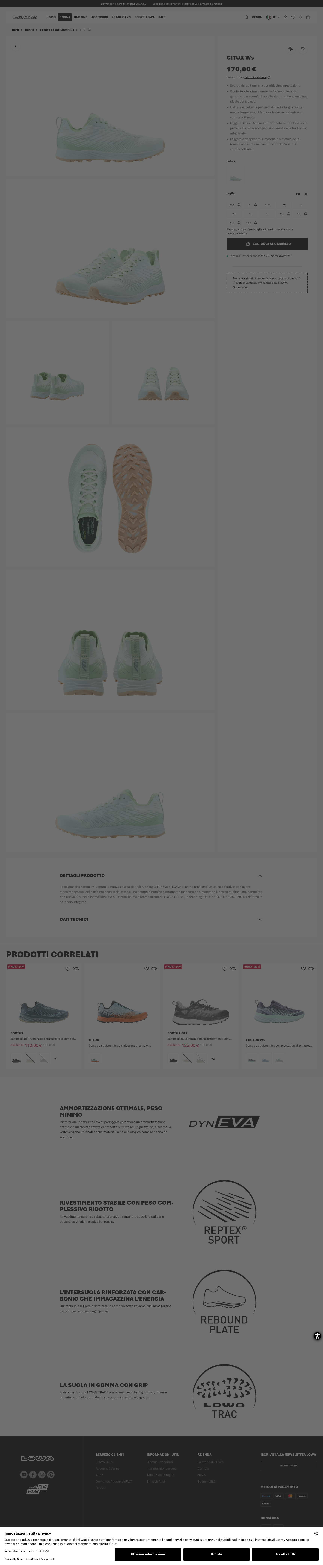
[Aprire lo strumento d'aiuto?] (317, 1336)
